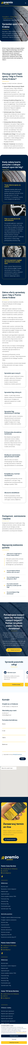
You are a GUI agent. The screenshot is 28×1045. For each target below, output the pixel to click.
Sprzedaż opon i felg (6, 908)
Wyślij (22, 758)
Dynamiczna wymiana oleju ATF (8, 937)
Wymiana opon (4, 886)
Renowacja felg (4, 903)
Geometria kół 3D (5, 924)
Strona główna (5, 16)
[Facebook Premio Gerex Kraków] (2, 953)
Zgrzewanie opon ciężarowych (8, 1021)
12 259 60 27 (5, 713)
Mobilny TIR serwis (5, 1023)
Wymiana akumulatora (6, 929)
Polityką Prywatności (17, 754)
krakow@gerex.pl (6, 715)
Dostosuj (14, 1039)
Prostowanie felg (5, 899)
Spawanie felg (4, 901)
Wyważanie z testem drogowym (8, 889)
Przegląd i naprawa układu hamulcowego (11, 917)
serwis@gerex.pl (6, 998)
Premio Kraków (13, 16)
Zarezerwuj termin (15, 650)
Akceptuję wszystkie (14, 1042)
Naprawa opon (4, 891)
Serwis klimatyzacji (5, 927)
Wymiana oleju (4, 922)
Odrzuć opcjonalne (14, 1036)
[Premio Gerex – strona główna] (7, 3)
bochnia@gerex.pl (7, 873)
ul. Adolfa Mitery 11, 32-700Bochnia (11, 994)
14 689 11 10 (5, 996)
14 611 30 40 (5, 871)
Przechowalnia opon (5, 906)
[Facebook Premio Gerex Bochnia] (2, 876)
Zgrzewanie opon (5, 894)
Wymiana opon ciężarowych (7, 1011)
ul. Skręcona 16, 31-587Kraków (9, 945)
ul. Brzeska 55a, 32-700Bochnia (10, 869)
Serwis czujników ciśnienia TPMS (8, 896)
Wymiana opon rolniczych (7, 1016)
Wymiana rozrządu (5, 932)
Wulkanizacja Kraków (8, 18)
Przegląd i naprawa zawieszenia (8, 920)
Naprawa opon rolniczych (7, 1018)
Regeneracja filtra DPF (6, 934)
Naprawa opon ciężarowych (7, 1013)
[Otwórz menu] (25, 3)
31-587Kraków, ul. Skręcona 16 (10, 706)
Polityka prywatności (21, 1032)
